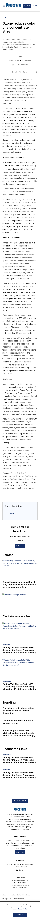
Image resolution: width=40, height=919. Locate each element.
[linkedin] (16, 72)
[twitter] (20, 72)
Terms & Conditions (19, 898)
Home (4, 17)
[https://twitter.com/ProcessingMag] (22, 870)
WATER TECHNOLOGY (20, 887)
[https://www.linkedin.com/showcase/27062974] (20, 870)
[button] (4, 5)
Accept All (20, 914)
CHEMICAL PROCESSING (20, 880)
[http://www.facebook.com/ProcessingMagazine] (17, 870)
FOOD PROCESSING (20, 882)
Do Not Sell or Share (23, 895)
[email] (27, 72)
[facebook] (13, 72)
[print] (36, 72)
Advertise (13, 895)
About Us (5, 895)
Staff (20, 56)
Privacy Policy (6, 898)
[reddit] (24, 72)
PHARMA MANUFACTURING (20, 885)
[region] (20, 910)
